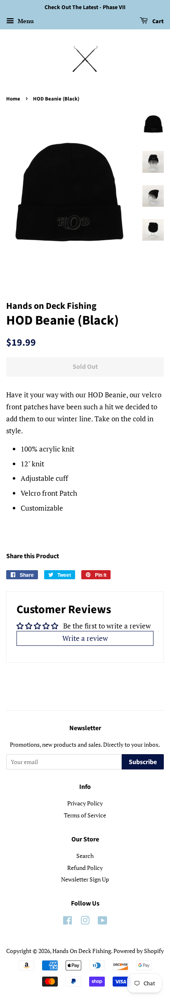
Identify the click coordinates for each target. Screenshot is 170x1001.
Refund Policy (85, 868)
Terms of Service (85, 815)
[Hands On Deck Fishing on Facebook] (67, 922)
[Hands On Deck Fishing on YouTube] (102, 922)
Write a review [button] (85, 638)
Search (85, 856)
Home (13, 99)
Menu (25, 21)
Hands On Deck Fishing (81, 951)
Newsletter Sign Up (85, 879)
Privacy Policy (85, 803)
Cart (157, 21)
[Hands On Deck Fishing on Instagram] (85, 922)
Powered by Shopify (138, 951)
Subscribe (143, 762)
